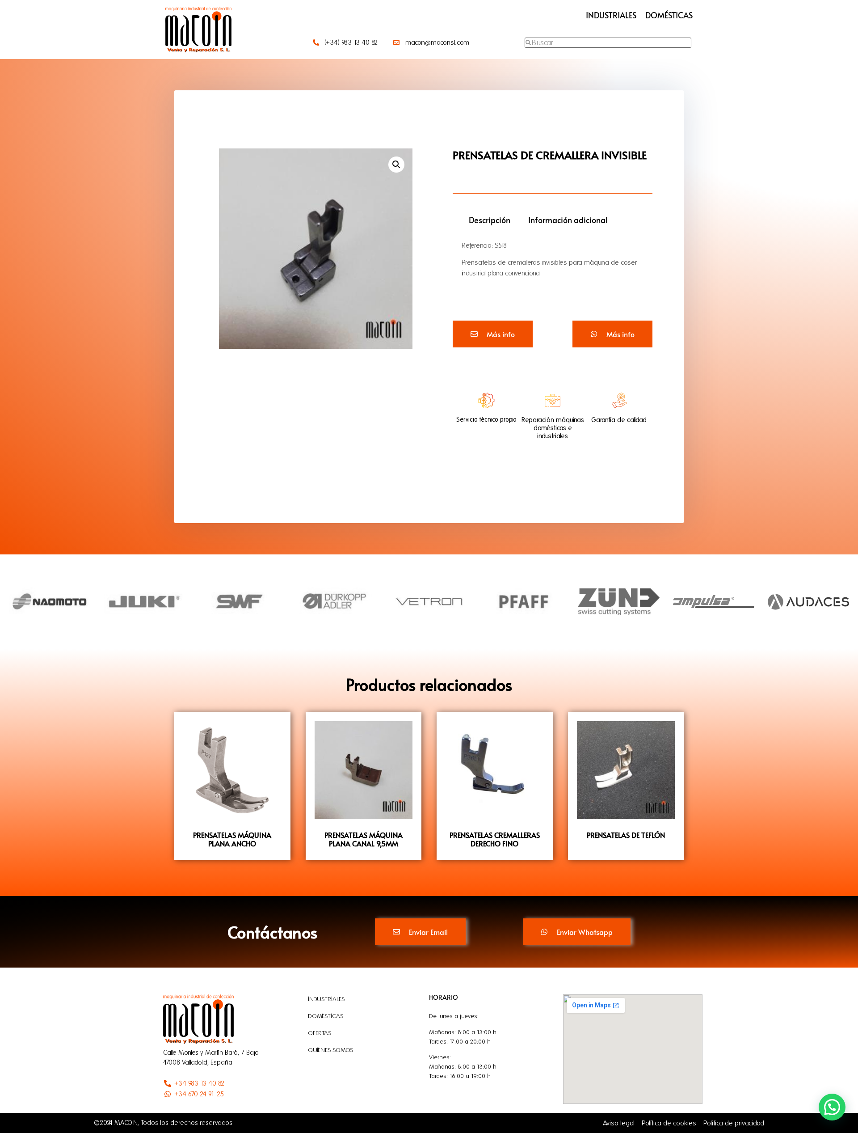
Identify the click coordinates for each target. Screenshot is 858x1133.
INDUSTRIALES (611, 15)
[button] (396, 164)
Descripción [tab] (489, 219)
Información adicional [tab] (568, 219)
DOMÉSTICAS (669, 15)
